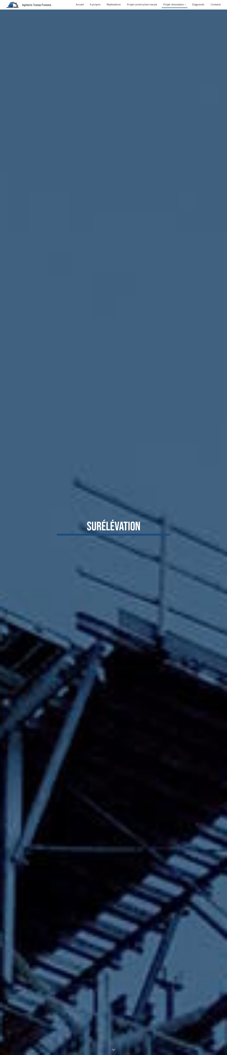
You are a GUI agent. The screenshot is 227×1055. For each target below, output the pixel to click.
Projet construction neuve (142, 4)
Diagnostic (198, 4)
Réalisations (114, 4)
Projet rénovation (173, 4)
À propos (95, 4)
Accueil (80, 4)
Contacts (216, 4)
